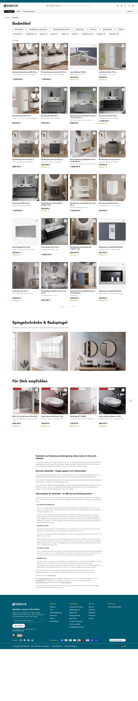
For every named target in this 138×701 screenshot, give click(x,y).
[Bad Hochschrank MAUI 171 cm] (25, 100)
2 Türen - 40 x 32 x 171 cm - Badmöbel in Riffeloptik (24, 118)
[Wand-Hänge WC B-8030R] (83, 400)
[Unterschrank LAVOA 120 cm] (54, 231)
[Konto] (125, 5)
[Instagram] (21, 640)
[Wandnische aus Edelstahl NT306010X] (112, 231)
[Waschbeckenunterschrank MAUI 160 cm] (54, 56)
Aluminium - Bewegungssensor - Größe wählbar (23, 249)
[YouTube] (32, 640)
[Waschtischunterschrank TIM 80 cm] (25, 144)
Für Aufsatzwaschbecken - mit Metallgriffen (109, 162)
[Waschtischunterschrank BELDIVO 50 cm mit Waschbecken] (83, 275)
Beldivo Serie (52, 575)
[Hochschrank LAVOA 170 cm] (112, 56)
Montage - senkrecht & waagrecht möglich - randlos (111, 293)
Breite (42, 34)
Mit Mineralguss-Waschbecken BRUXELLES (51, 118)
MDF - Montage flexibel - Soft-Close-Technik (22, 293)
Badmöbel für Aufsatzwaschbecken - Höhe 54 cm (81, 120)
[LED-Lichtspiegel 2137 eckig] (25, 231)
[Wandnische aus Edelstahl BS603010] (112, 275)
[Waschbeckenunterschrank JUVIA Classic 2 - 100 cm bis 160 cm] (83, 100)
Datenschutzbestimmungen (18, 630)
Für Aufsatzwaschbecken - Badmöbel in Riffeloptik (23, 74)
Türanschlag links (74, 295)
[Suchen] (47, 5)
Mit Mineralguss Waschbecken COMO (79, 207)
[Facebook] (25, 640)
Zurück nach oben (116, 640)
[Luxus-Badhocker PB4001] (83, 56)
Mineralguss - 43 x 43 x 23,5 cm (77, 74)
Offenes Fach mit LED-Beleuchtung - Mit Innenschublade (83, 164)
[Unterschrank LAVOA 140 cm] (112, 100)
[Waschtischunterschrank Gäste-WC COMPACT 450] (54, 187)
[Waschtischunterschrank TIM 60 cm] (54, 144)
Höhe (63, 34)
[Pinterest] (28, 640)
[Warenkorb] (133, 5)
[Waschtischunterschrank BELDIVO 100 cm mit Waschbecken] (83, 144)
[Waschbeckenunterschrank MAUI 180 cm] (25, 56)
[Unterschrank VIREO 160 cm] (25, 187)
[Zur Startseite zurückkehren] (11, 5)
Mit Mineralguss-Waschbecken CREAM (21, 205)
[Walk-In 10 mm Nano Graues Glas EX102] (25, 400)
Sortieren (16, 34)
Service (129, 11)
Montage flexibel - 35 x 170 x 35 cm (107, 74)
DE (125, 646)
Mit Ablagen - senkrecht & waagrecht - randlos (109, 249)
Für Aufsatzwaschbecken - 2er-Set (49, 295)
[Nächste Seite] (76, 306)
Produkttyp (30, 34)
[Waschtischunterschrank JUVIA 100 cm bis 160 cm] (83, 187)
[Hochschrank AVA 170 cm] (25, 275)
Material (100, 34)
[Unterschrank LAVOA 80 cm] (54, 100)
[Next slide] (130, 400)
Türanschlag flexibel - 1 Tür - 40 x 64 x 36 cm (109, 205)
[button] (15, 426)
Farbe (53, 34)
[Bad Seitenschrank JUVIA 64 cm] (112, 187)
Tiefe (73, 34)
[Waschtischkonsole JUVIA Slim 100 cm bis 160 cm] (54, 275)
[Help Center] (121, 5)
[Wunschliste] (129, 5)
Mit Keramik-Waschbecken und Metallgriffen (22, 162)
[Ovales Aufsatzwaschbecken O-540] (54, 400)
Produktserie (86, 34)
